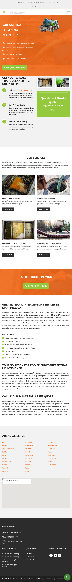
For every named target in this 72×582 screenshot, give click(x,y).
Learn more (8, 209)
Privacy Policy (50, 579)
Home (29, 554)
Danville (5, 471)
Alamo (4, 442)
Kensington (29, 455)
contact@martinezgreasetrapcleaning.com (45, 2)
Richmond (51, 449)
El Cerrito (28, 442)
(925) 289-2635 (20, 2)
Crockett (5, 468)
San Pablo (51, 455)
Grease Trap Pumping (11, 557)
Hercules (28, 452)
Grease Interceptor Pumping (9, 565)
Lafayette (28, 458)
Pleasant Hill (52, 445)
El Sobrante (29, 445)
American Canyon (8, 449)
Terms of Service (62, 579)
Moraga (28, 462)
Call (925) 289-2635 (14, 67)
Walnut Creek (52, 465)
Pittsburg (51, 442)
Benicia (4, 455)
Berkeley (5, 458)
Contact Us (31, 560)
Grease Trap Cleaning (11, 554)
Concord (5, 465)
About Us (30, 557)
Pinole (27, 471)
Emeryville (28, 449)
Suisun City (52, 458)
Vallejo (50, 462)
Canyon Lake (6, 462)
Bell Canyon (6, 452)
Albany (4, 445)
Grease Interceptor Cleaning (9, 560)
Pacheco (28, 468)
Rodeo (50, 452)
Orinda (27, 465)
